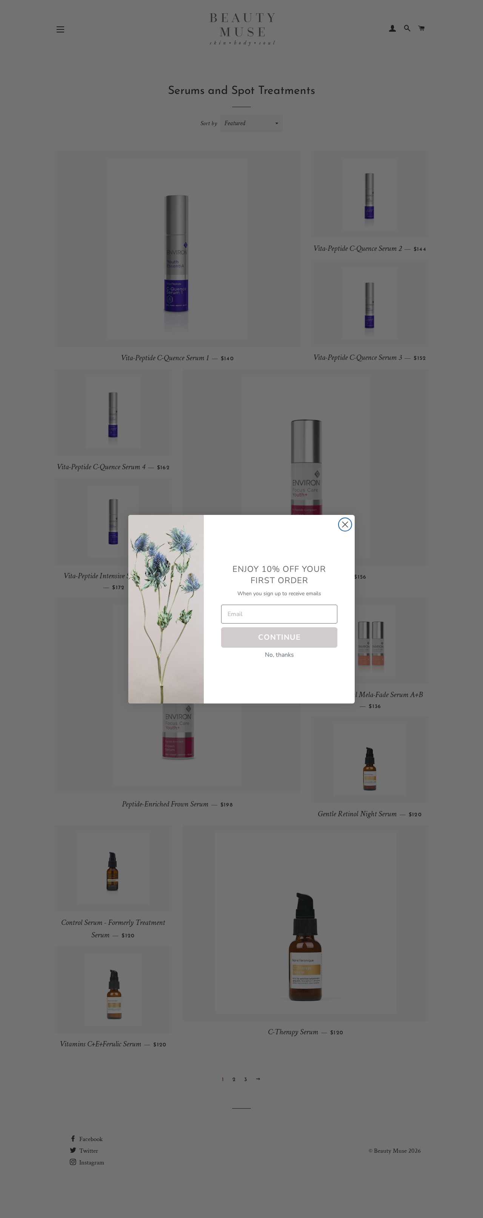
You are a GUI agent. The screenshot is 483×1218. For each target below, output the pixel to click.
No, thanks (279, 655)
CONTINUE (279, 637)
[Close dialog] (345, 524)
